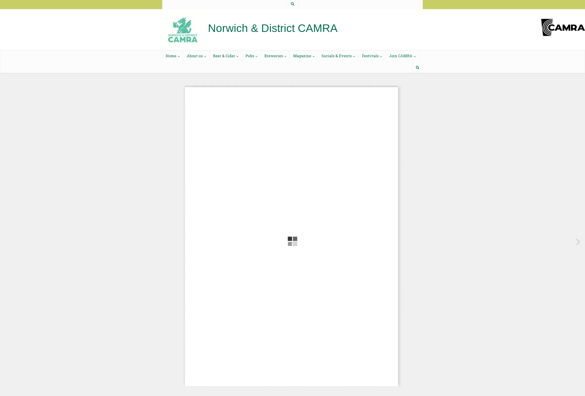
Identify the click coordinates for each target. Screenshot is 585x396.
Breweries (273, 55)
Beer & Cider (224, 55)
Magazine (302, 55)
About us (195, 55)
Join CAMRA (400, 55)
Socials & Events (337, 55)
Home (171, 55)
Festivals (370, 55)
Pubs (249, 55)
